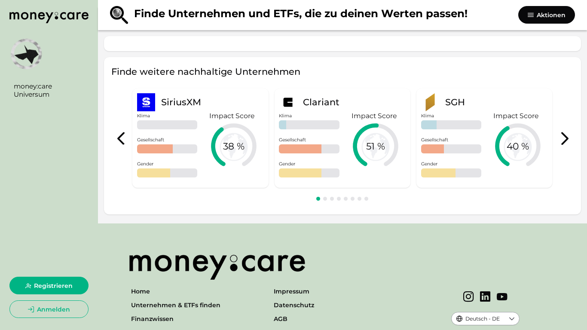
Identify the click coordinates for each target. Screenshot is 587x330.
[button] (511, 318)
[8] (366, 199)
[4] (339, 199)
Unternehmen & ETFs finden (175, 305)
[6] (353, 199)
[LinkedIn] (485, 297)
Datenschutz (294, 305)
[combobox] (478, 318)
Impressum (291, 291)
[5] (346, 199)
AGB (280, 319)
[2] (325, 199)
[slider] (234, 146)
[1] (318, 199)
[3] (332, 199)
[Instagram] (468, 297)
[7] (359, 199)
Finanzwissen (152, 319)
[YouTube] (502, 297)
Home (140, 291)
